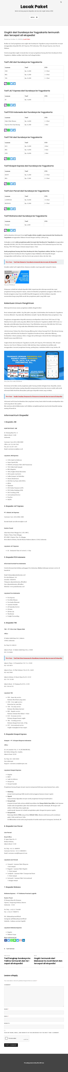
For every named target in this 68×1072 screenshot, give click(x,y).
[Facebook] (5, 940)
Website (7, 1023)
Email (6, 1016)
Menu (33, 17)
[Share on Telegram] (14, 83)
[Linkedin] (23, 940)
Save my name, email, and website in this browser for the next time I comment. (31, 1032)
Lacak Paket (34, 7)
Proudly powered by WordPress (34, 1063)
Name (6, 1009)
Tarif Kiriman (10, 949)
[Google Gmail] (20, 940)
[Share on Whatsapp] (8, 83)
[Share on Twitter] (11, 83)
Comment (7, 985)
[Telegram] (17, 940)
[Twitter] (8, 940)
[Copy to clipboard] (5, 83)
